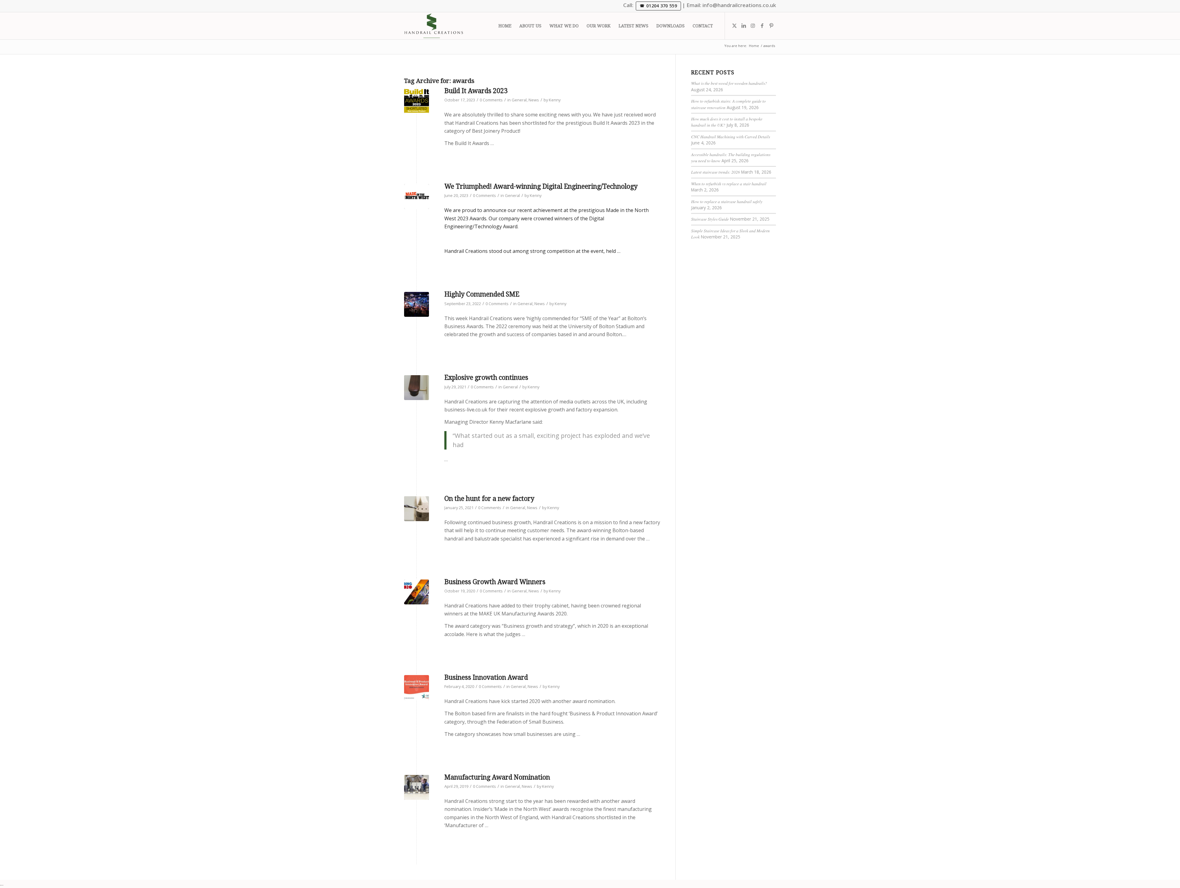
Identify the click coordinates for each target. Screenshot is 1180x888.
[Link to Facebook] (762, 25)
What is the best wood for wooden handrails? (729, 83)
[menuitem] (504, 25)
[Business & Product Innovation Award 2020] (416, 687)
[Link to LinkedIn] (743, 25)
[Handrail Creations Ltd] (433, 25)
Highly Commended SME (481, 294)
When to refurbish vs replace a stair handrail (728, 184)
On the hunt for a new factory (489, 498)
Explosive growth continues (486, 377)
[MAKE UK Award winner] (416, 592)
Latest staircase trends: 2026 (715, 172)
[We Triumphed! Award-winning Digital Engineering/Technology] (416, 196)
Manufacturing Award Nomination (497, 777)
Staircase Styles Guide (710, 219)
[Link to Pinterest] (771, 25)
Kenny (554, 100)
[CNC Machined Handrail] (416, 508)
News (534, 100)
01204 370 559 (661, 6)
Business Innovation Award (486, 677)
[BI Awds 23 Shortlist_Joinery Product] (416, 100)
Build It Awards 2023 (476, 91)
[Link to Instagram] (752, 25)
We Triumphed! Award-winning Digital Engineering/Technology (541, 186)
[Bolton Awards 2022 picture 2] (416, 304)
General (519, 100)
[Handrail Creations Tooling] (416, 787)
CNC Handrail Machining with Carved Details (730, 136)
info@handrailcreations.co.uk (739, 5)
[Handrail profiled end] (416, 387)
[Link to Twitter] (734, 25)
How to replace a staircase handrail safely (726, 201)
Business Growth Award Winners (494, 582)
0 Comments (491, 100)
